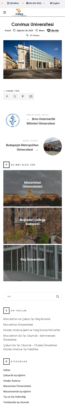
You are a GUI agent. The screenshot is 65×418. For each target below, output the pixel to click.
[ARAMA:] (32, 297)
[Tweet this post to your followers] (14, 96)
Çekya (6, 370)
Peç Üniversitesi (32, 259)
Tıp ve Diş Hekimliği (14, 397)
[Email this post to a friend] (30, 96)
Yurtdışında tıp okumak (16, 402)
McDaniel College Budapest (33, 222)
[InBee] (19, 12)
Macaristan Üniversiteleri (32, 184)
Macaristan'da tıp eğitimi (17, 391)
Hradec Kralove (11, 380)
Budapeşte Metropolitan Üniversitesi (32, 146)
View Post (32, 193)
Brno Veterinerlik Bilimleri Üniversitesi (32, 120)
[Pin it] (22, 96)
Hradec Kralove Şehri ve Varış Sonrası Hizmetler (31, 330)
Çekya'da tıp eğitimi (14, 375)
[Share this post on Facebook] (7, 96)
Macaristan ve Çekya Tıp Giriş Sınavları (26, 319)
